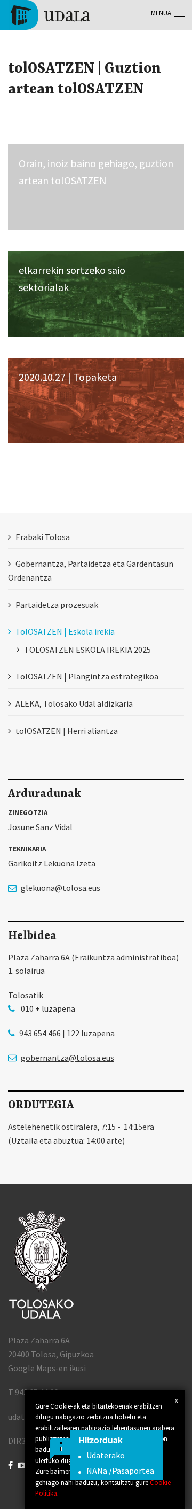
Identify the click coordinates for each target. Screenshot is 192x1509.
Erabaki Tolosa (42, 536)
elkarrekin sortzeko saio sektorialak (72, 278)
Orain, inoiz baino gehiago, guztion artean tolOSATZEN (96, 172)
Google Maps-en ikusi (47, 1368)
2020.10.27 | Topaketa (68, 377)
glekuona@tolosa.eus (60, 887)
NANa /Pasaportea (120, 1470)
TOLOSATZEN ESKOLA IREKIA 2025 (87, 649)
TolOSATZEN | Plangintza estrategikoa (86, 676)
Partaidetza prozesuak (56, 604)
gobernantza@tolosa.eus (67, 1057)
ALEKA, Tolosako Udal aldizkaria (74, 703)
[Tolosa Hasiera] (49, 14)
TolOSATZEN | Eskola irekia (65, 631)
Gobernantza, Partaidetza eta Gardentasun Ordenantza (90, 570)
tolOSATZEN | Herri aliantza (66, 730)
